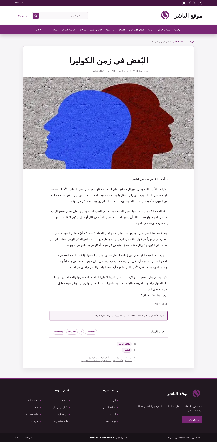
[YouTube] (184, 3)
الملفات (112, 414)
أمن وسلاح (110, 29)
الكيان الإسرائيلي (136, 29)
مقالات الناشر (164, 29)
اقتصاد (122, 29)
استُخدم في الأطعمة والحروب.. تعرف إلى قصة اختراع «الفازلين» (106, 361)
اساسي (127, 350)
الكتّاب (38, 29)
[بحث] (36, 16)
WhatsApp (58, 332)
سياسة (151, 29)
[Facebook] (200, 3)
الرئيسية (177, 29)
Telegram (72, 332)
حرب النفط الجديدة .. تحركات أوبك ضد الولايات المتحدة (110, 358)
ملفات (55, 29)
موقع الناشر (188, 15)
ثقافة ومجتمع (96, 29)
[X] (195, 3)
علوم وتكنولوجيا (68, 29)
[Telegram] (189, 3)
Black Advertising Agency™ (103, 437)
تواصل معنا (22, 15)
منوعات (83, 29)
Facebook (91, 332)
